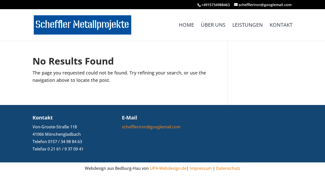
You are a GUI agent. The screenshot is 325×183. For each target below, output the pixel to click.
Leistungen (247, 25)
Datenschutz (228, 168)
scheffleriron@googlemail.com (151, 127)
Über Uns (213, 25)
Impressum (201, 168)
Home (186, 25)
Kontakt (281, 25)
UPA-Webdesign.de (168, 168)
